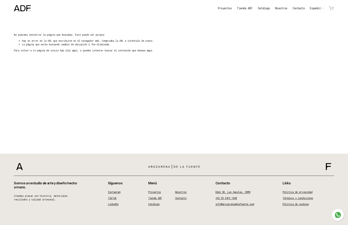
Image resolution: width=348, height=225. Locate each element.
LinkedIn (113, 204)
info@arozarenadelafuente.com (234, 204)
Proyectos (225, 8)
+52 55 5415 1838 (226, 198)
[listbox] (317, 8)
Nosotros (281, 8)
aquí (149, 50)
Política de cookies (296, 204)
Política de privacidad (297, 192)
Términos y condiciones (298, 198)
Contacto (299, 8)
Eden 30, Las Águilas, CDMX (233, 192)
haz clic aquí (68, 50)
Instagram (114, 192)
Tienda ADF (245, 8)
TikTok (112, 198)
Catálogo (264, 8)
